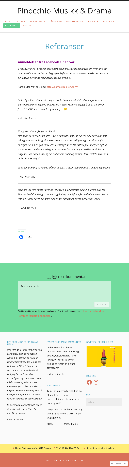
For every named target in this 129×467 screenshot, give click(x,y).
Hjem (7, 21)
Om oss (19, 21)
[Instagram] (96, 382)
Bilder (92, 21)
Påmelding (56, 21)
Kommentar (101, 304)
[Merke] (104, 401)
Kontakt (28, 25)
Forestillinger (75, 21)
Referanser (11, 25)
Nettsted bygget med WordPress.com (64, 460)
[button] (104, 356)
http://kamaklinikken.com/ (62, 87)
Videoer (107, 21)
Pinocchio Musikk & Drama (64, 10)
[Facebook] (89, 382)
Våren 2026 (36, 21)
